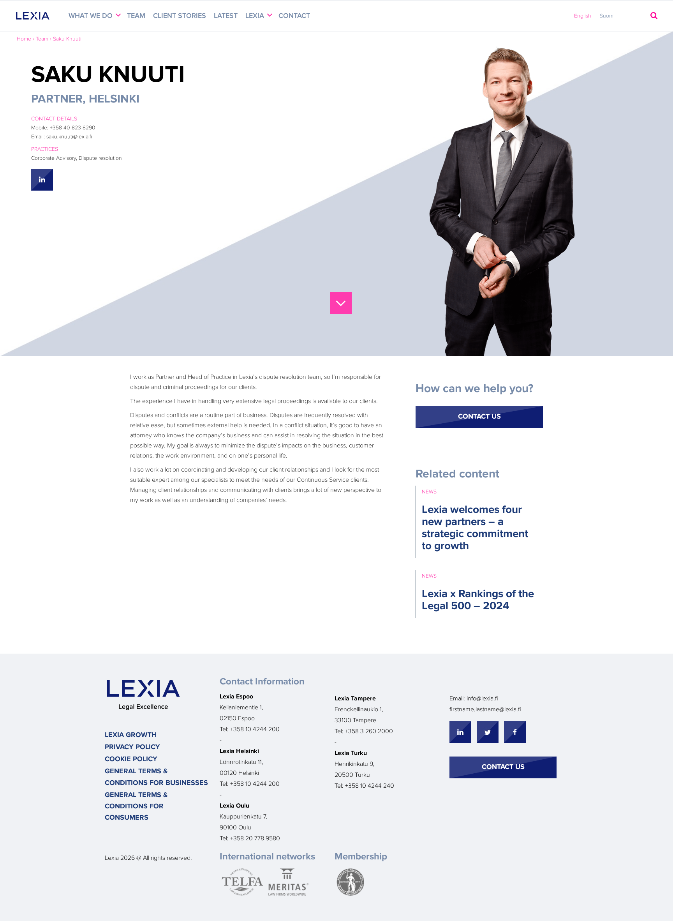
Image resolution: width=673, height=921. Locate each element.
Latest (226, 15)
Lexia (255, 15)
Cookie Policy (131, 759)
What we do (92, 15)
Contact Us (479, 416)
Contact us (503, 767)
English (582, 16)
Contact (294, 15)
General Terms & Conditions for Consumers (136, 807)
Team (136, 15)
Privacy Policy (132, 747)
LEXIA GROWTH (131, 735)
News (429, 492)
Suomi (607, 16)
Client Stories (179, 15)
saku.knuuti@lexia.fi (69, 137)
